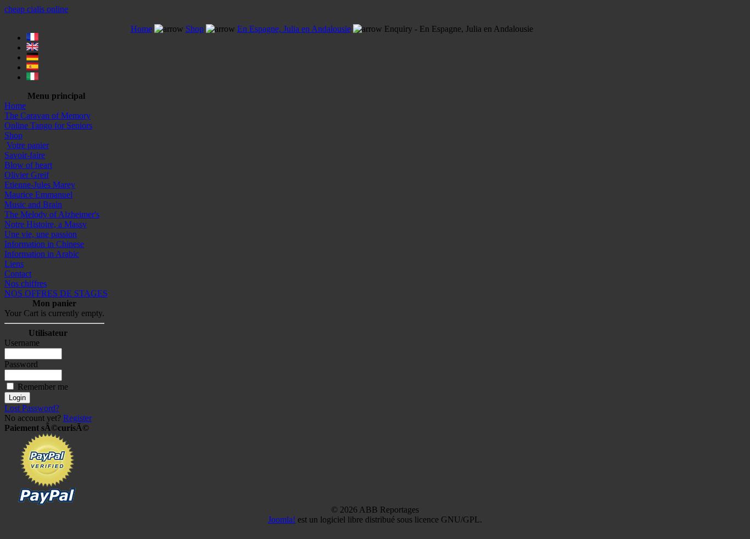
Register (77, 418)
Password (21, 364)
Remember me (43, 386)
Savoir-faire (24, 155)
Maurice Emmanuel (38, 194)
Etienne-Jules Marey (39, 184)
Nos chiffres (25, 283)
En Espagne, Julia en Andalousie (294, 28)
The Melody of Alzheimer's (51, 214)
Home (15, 105)
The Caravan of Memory (47, 115)
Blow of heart (28, 165)
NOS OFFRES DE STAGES (56, 293)
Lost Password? (31, 408)
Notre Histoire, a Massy (45, 224)
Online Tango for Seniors (48, 125)
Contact (17, 273)
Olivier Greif (26, 174)
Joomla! (281, 519)
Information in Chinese (44, 244)
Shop (13, 135)
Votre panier (28, 145)
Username (22, 342)
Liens (14, 263)
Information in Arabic (41, 254)
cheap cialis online (36, 9)
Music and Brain (33, 204)
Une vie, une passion (40, 234)
